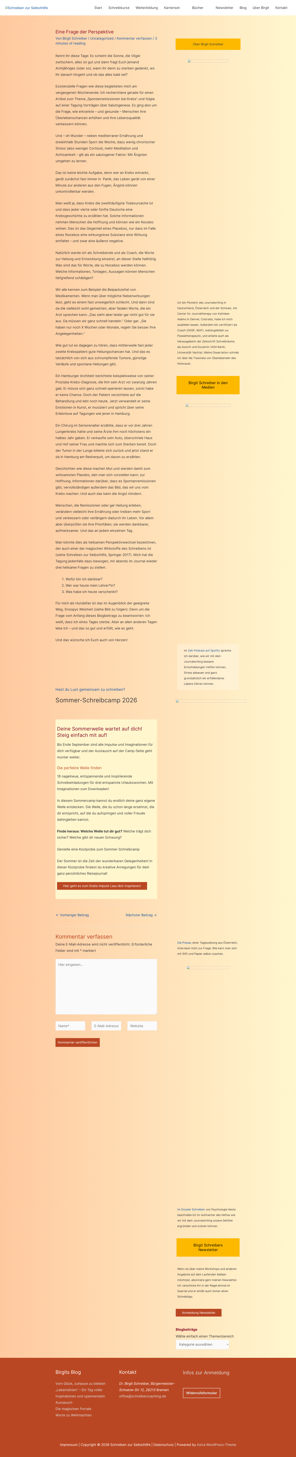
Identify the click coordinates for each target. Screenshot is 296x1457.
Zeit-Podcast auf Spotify (204, 650)
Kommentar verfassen (134, 38)
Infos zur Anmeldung (206, 1372)
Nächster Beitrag (141, 915)
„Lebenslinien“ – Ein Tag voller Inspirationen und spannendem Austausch (80, 1396)
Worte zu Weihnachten (74, 1415)
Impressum (69, 1445)
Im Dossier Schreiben (191, 1209)
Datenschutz (163, 1445)
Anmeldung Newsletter (198, 1313)
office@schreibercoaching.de (142, 1396)
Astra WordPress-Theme (216, 1445)
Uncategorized (102, 38)
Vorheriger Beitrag (72, 915)
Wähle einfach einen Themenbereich (205, 1332)
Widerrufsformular (201, 1393)
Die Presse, (184, 942)
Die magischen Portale (73, 1409)
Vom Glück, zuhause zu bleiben (80, 1384)
